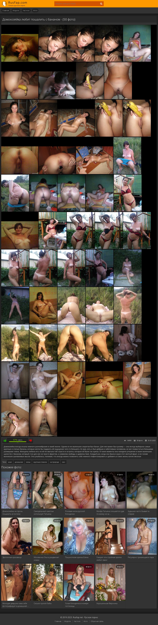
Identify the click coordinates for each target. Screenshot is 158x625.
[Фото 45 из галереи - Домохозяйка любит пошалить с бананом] (43, 398)
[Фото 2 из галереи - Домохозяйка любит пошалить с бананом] (52, 61)
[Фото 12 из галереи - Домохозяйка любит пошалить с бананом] (76, 136)
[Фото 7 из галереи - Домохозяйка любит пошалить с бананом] (57, 98)
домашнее (19, 462)
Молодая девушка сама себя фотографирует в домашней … (15, 604)
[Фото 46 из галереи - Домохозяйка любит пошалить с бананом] (71, 398)
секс (63, 462)
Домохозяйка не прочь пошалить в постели (12, 512)
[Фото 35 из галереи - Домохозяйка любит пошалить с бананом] (43, 323)
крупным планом (40, 462)
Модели (16, 10)
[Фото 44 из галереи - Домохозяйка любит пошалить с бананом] (15, 398)
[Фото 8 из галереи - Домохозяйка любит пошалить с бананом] (90, 98)
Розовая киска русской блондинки (75, 512)
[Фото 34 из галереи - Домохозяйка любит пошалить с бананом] (15, 323)
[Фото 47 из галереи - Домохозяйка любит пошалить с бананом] (104, 398)
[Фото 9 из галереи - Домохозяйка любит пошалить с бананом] (118, 98)
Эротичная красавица (11, 557)
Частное (26, 10)
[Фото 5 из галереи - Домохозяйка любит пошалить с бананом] (137, 61)
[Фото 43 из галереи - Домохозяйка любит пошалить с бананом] (128, 361)
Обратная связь (97, 621)
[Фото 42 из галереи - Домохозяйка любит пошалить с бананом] (99, 361)
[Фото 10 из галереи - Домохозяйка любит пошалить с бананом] (15, 136)
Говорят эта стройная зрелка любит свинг (109, 558)
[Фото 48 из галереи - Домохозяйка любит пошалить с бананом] (137, 398)
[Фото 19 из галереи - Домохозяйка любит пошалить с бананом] (15, 211)
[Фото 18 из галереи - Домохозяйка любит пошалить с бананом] (127, 173)
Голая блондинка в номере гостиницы (76, 604)
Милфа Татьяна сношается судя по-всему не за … (110, 512)
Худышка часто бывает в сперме (138, 512)
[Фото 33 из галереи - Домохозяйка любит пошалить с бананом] (128, 286)
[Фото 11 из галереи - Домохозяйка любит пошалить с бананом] (43, 136)
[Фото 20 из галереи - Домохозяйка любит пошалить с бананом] (43, 211)
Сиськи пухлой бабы (43, 603)
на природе (54, 462)
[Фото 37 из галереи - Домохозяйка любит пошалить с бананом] (99, 323)
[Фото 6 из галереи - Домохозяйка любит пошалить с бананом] (19, 98)
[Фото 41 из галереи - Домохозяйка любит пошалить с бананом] (71, 361)
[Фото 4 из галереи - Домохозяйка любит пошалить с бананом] (109, 61)
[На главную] (16, 3)
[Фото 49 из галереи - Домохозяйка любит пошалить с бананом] (15, 436)
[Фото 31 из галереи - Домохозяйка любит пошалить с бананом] (71, 286)
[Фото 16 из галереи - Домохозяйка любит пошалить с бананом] (57, 173)
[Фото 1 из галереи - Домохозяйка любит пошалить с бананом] (19, 61)
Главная (5, 10)
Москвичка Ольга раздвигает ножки (46, 558)
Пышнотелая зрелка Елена (76, 557)
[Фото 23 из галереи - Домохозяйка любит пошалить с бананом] (128, 211)
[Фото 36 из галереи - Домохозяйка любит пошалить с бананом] (71, 323)
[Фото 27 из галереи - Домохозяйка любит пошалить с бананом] (109, 248)
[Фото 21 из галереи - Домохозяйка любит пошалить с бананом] (71, 211)
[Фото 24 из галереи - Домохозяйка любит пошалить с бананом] (19, 248)
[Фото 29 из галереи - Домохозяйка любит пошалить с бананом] (15, 286)
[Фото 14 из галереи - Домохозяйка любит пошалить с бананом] (137, 136)
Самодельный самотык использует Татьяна (44, 512)
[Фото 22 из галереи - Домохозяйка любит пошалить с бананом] (99, 211)
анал (10, 462)
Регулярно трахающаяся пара (141, 557)
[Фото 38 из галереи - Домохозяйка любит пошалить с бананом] (128, 323)
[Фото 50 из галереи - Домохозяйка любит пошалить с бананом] (43, 436)
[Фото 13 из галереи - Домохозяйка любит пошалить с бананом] (109, 136)
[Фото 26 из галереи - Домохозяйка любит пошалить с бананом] (81, 248)
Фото (35, 10)
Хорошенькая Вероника (107, 603)
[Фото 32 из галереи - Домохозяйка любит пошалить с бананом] (99, 286)
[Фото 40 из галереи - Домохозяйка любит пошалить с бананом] (43, 361)
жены (28, 462)
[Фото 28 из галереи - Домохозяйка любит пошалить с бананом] (137, 248)
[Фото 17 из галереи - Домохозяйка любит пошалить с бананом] (94, 173)
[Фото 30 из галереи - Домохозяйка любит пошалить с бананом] (43, 286)
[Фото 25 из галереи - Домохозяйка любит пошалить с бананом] (52, 248)
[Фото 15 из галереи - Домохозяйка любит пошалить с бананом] (19, 173)
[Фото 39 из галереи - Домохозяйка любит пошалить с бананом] (15, 361)
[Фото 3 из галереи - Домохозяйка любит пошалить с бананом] (81, 61)
